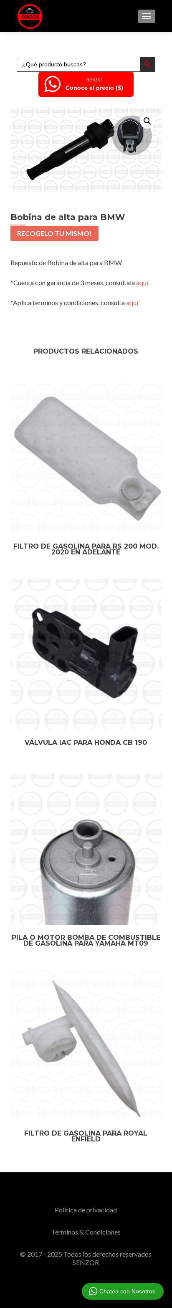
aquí (142, 282)
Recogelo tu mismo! (54, 233)
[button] (147, 121)
